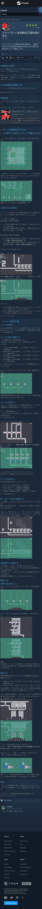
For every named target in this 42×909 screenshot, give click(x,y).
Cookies (6, 874)
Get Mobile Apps (11, 903)
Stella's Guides (15, 19)
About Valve (24, 841)
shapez (2, 19)
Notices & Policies (9, 871)
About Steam (8, 841)
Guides (8, 19)
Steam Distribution (10, 851)
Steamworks (8, 848)
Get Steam (23, 864)
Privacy (6, 864)
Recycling (23, 851)
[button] (4, 54)
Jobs (21, 844)
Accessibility (8, 867)
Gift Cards (7, 854)
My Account (24, 874)
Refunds (6, 877)
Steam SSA (7, 844)
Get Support (24, 871)
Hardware (23, 848)
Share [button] (30, 57)
